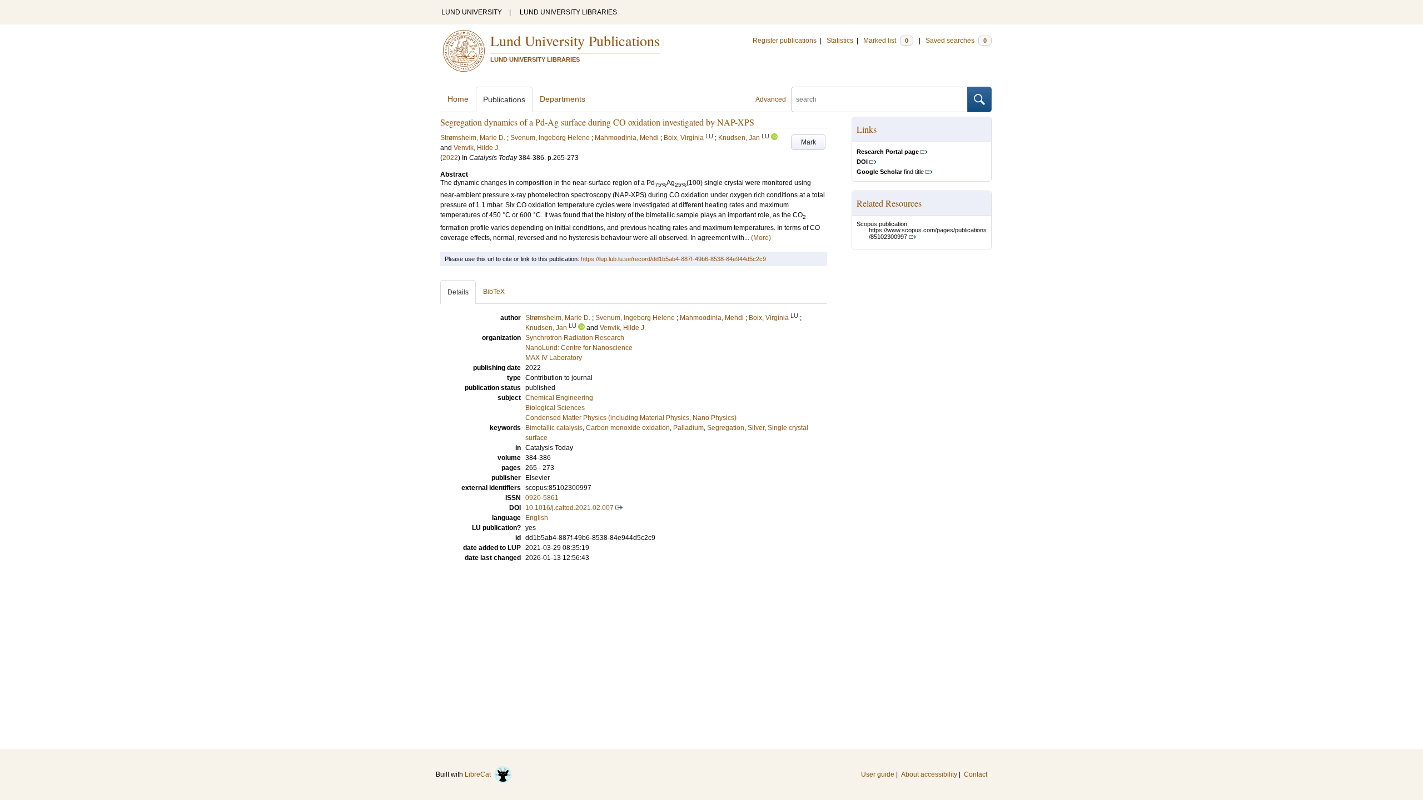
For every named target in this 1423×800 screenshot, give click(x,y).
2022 (450, 158)
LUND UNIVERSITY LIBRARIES (568, 12)
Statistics (840, 40)
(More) (761, 238)
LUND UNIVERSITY (471, 12)
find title (890, 171)
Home (458, 98)
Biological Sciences (555, 408)
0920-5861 (542, 498)
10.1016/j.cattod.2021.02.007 (569, 508)
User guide (877, 774)
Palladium (688, 428)
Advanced (770, 99)
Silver (756, 428)
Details (458, 292)
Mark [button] (808, 142)
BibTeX (494, 292)
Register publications (785, 40)
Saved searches (956, 40)
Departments (562, 98)
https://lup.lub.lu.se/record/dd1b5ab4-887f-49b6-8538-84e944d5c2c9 (673, 259)
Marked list (885, 40)
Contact (975, 774)
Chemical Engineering (559, 398)
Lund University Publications (575, 40)
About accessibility (929, 774)
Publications (504, 99)
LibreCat (479, 774)
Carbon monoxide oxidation (628, 428)
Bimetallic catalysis (554, 428)
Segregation (725, 428)
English (536, 518)
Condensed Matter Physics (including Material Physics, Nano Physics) (631, 418)
